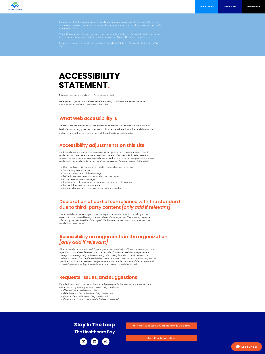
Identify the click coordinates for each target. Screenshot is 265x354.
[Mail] (83, 341)
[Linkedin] (94, 341)
